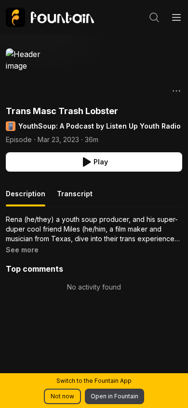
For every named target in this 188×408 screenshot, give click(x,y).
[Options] (176, 91)
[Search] (154, 17)
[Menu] (176, 17)
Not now (62, 396)
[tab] (25, 197)
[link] (50, 17)
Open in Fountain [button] (114, 396)
